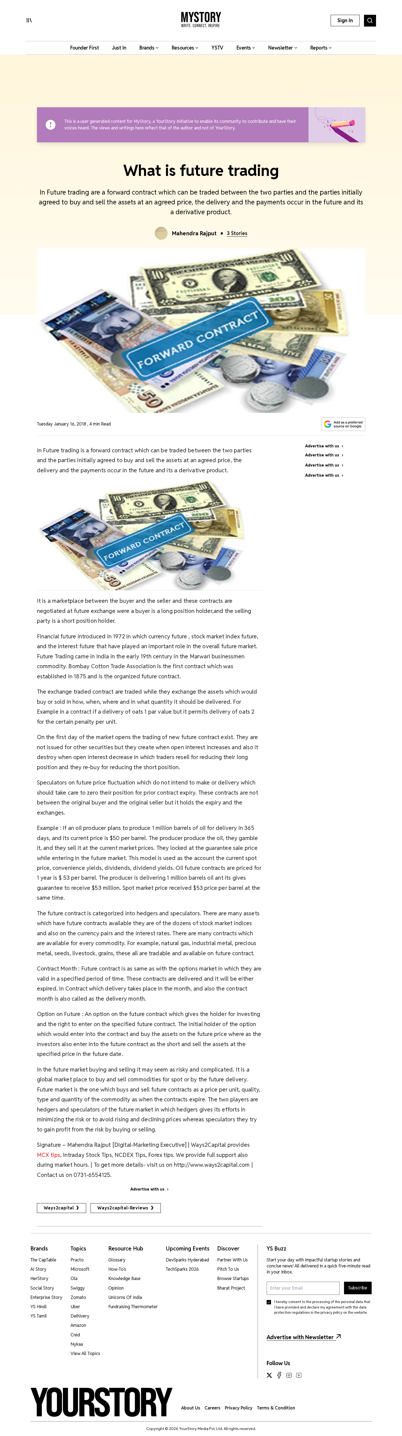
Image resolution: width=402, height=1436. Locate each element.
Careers (212, 1408)
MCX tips (48, 1155)
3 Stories (237, 233)
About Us (190, 1408)
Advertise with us (147, 1189)
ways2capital (59, 1208)
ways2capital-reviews (122, 1208)
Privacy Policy (238, 1408)
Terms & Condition (276, 1408)
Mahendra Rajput (194, 233)
